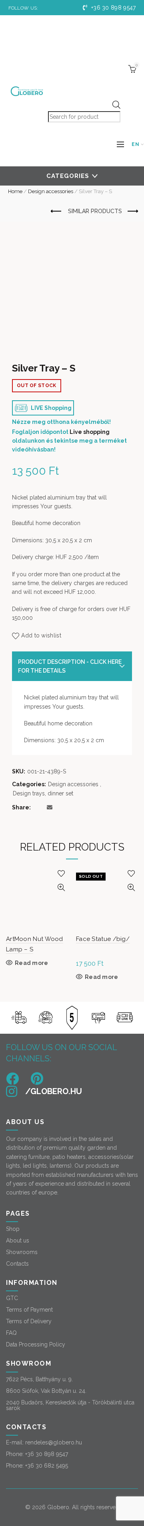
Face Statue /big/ (103, 939)
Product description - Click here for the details (70, 666)
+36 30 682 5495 (46, 1465)
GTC (12, 1298)
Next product (132, 212)
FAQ (11, 1333)
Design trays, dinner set (43, 793)
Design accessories (50, 191)
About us (17, 1240)
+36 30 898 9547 (113, 7)
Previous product (56, 212)
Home (15, 191)
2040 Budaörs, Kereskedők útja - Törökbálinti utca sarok (70, 1405)
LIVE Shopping (51, 408)
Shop (13, 1229)
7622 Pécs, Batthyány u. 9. (39, 1379)
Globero (58, 1507)
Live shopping (90, 432)
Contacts (17, 1263)
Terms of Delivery (29, 1321)
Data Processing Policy (35, 1344)
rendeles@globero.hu (53, 1442)
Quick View (61, 888)
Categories (67, 176)
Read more (31, 963)
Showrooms (22, 1252)
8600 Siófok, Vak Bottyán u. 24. (46, 1391)
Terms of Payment (29, 1309)
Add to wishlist (41, 635)
